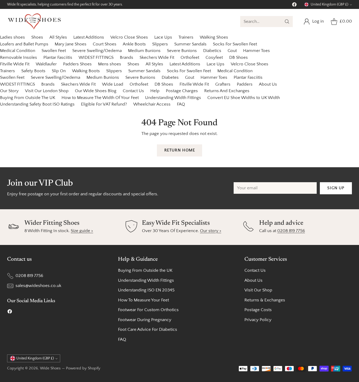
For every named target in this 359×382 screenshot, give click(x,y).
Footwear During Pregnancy (144, 319)
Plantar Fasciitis (57, 57)
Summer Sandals (190, 44)
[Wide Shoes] (34, 21)
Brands (126, 57)
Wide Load (112, 84)
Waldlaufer (46, 64)
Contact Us (133, 90)
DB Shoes (238, 57)
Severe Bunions (182, 50)
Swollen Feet (54, 50)
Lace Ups (163, 37)
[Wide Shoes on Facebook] (294, 5)
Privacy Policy (257, 319)
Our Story (9, 90)
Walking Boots (86, 71)
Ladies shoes (12, 37)
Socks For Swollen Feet (235, 44)
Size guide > (82, 230)
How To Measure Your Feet (143, 300)
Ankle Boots (134, 44)
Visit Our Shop (258, 290)
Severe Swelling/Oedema (97, 50)
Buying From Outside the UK (145, 270)
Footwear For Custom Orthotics (148, 309)
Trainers (185, 37)
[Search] (287, 21)
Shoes (37, 37)
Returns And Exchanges (226, 90)
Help (155, 90)
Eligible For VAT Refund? (104, 104)
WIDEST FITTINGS (96, 57)
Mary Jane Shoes (70, 44)
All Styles (58, 37)
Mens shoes (109, 64)
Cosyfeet (214, 57)
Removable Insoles (18, 57)
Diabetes (170, 77)
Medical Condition (17, 50)
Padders (245, 84)
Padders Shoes (77, 64)
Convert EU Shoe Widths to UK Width (243, 97)
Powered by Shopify (83, 368)
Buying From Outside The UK (27, 97)
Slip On (59, 71)
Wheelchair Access (152, 104)
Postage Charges (182, 90)
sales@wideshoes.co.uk (38, 285)
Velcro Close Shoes (129, 37)
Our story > (210, 230)
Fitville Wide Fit (14, 64)
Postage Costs (258, 309)
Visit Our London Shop (47, 90)
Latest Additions (88, 37)
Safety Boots (33, 71)
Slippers (160, 44)
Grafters (222, 84)
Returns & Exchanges (264, 300)
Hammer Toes (256, 50)
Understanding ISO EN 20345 (146, 290)
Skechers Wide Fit (157, 57)
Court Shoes (104, 44)
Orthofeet (190, 57)
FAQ (181, 104)
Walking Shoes (214, 37)
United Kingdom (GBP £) (329, 4)
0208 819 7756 (291, 230)
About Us (268, 84)
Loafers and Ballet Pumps (24, 44)
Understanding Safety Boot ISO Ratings (37, 104)
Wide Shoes (50, 368)
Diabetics (212, 50)
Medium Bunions (144, 50)
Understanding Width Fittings (173, 97)
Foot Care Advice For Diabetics (147, 329)
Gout (232, 50)
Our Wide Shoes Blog (95, 90)
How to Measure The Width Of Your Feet (100, 97)
